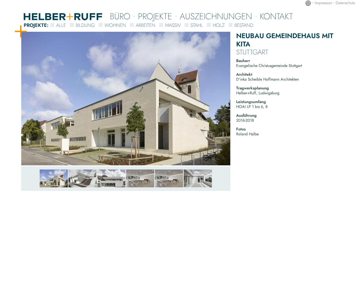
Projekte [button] (155, 16)
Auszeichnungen (216, 16)
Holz (219, 25)
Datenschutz (345, 3)
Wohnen (115, 25)
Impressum (323, 3)
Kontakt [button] (276, 16)
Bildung (85, 25)
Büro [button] (120, 16)
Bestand (243, 25)
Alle (61, 25)
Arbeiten (145, 25)
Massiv (173, 25)
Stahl (196, 25)
